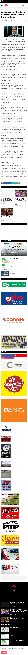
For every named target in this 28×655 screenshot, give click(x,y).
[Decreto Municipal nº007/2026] (5, 267)
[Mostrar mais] (21, 183)
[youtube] (20, 355)
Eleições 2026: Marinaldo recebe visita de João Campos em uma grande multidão (7, 200)
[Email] (18, 183)
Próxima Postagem (22, 236)
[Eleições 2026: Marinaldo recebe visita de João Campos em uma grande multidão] (7, 193)
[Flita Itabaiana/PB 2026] (5, 629)
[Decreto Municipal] (5, 260)
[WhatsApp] (15, 183)
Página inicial (4, 9)
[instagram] (7, 358)
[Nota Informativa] (5, 273)
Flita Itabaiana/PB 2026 (15, 627)
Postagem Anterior (6, 236)
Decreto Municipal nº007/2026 (17, 265)
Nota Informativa (13, 271)
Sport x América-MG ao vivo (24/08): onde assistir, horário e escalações (7, 218)
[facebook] (7, 355)
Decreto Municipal (14, 258)
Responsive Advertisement (14, 578)
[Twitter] (12, 183)
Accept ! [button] (4, 652)
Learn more (3, 649)
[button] (2, 5)
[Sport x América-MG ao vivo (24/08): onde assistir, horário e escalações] (7, 212)
